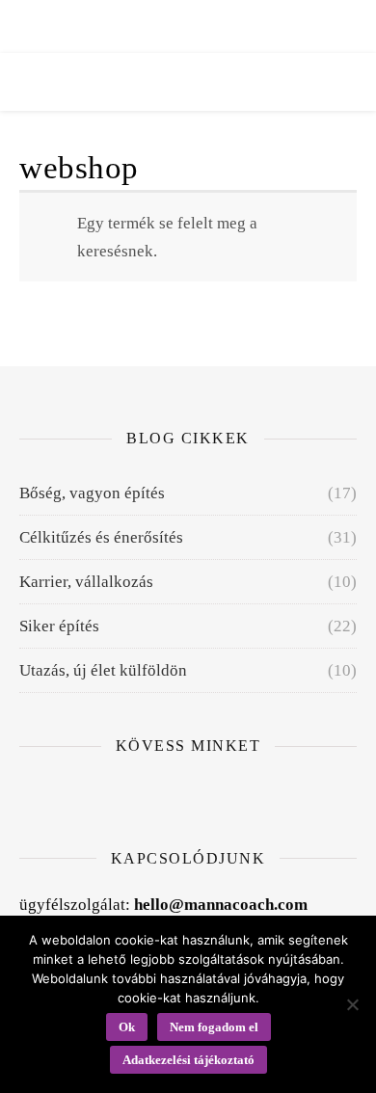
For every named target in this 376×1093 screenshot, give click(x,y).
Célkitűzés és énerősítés (101, 537)
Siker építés (59, 626)
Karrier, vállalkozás (86, 582)
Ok (127, 1027)
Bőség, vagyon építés (92, 493)
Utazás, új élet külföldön (103, 670)
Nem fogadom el (214, 1027)
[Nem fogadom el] (352, 1004)
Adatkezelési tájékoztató (188, 1060)
